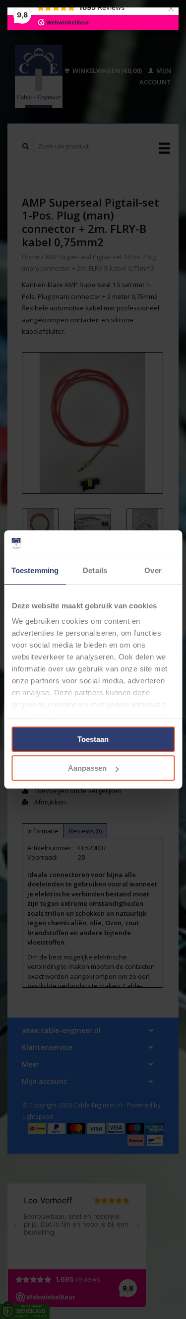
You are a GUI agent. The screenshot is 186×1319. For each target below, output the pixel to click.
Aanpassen (87, 768)
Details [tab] (95, 570)
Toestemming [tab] (35, 570)
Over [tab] (152, 570)
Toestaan (93, 739)
